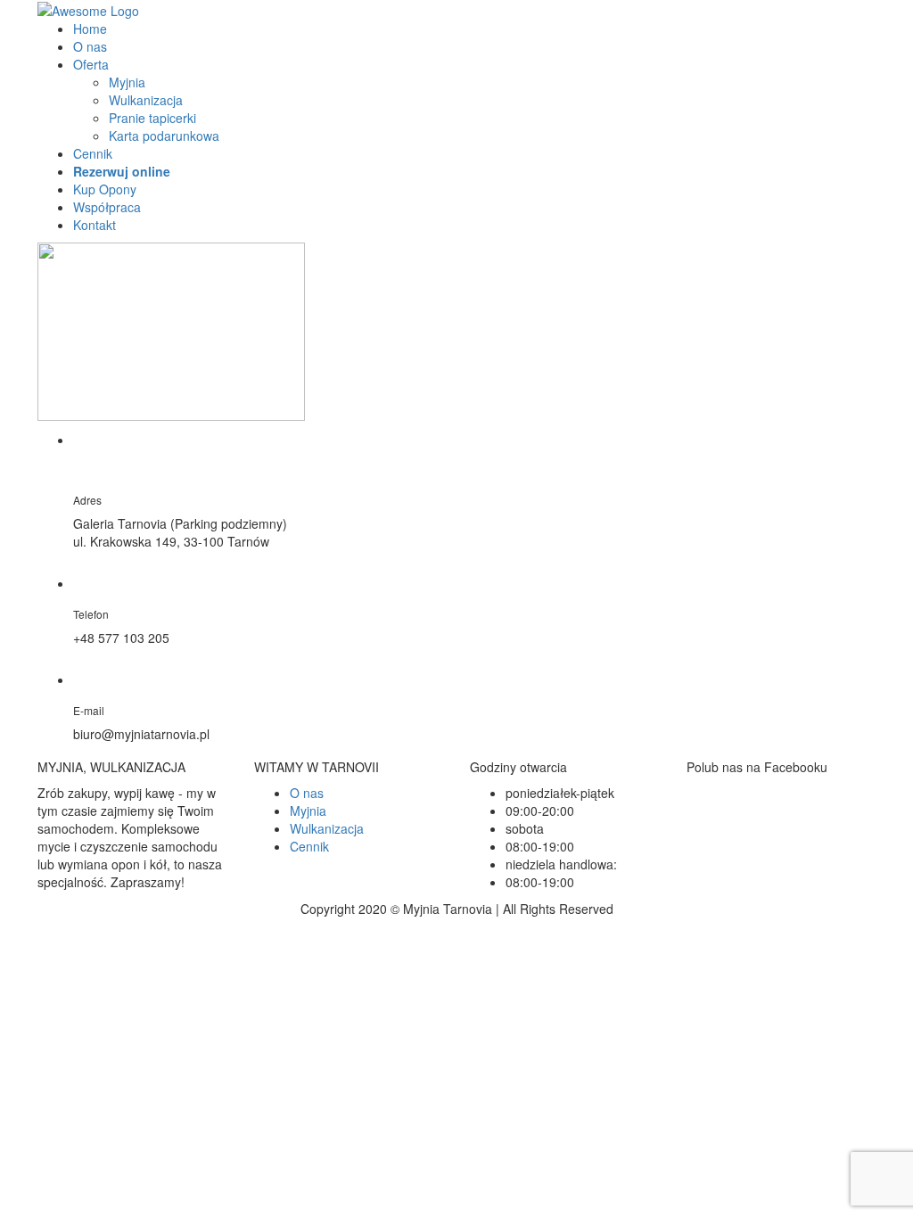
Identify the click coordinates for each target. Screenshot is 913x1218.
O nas (90, 46)
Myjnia (127, 82)
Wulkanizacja (146, 100)
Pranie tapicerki (152, 118)
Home (90, 28)
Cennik (92, 153)
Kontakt (94, 225)
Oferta (91, 64)
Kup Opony (104, 189)
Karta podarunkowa (164, 135)
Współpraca (107, 207)
